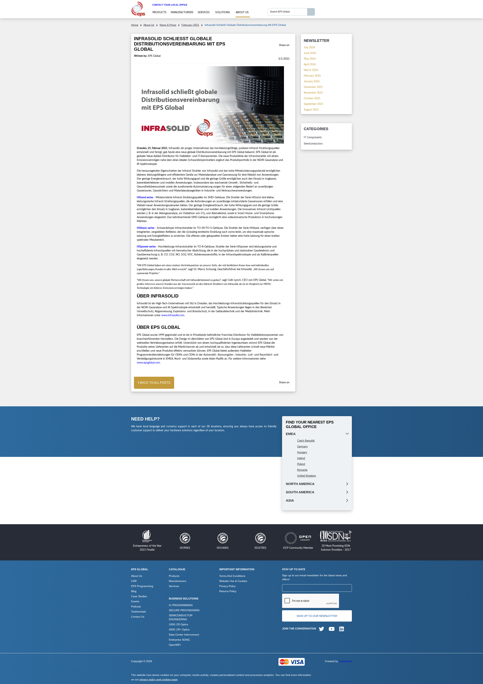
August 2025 (311, 109)
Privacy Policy (227, 586)
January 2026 (312, 81)
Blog (133, 591)
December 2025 (313, 87)
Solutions (222, 12)
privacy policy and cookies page (159, 679)
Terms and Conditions (232, 575)
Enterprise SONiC (179, 639)
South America (300, 492)
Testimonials (138, 611)
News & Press (168, 24)
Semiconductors (313, 143)
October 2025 (312, 98)
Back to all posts (154, 382)
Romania (302, 470)
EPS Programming (142, 586)
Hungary (302, 452)
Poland (301, 464)
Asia (290, 500)
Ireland (301, 458)
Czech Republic (306, 441)
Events (135, 601)
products (159, 12)
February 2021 (190, 24)
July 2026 (309, 47)
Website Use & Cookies (233, 581)
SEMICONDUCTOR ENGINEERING (180, 617)
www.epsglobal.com (148, 362)
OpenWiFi (175, 644)
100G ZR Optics (178, 624)
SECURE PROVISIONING (184, 610)
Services (204, 12)
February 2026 (312, 76)
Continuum (345, 661)
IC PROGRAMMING (181, 605)
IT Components (313, 137)
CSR (134, 581)
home (134, 24)
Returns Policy (227, 591)
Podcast (136, 606)
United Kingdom (306, 476)
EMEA (291, 434)
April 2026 (310, 64)
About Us (242, 12)
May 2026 (310, 59)
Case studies (139, 596)
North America (300, 484)
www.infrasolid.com (172, 315)
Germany (302, 446)
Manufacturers (182, 12)
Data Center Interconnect (184, 634)
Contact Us (137, 616)
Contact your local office (169, 5)
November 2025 (313, 92)
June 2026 (310, 53)
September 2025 (313, 104)
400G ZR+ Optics (179, 629)
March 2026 (311, 70)
